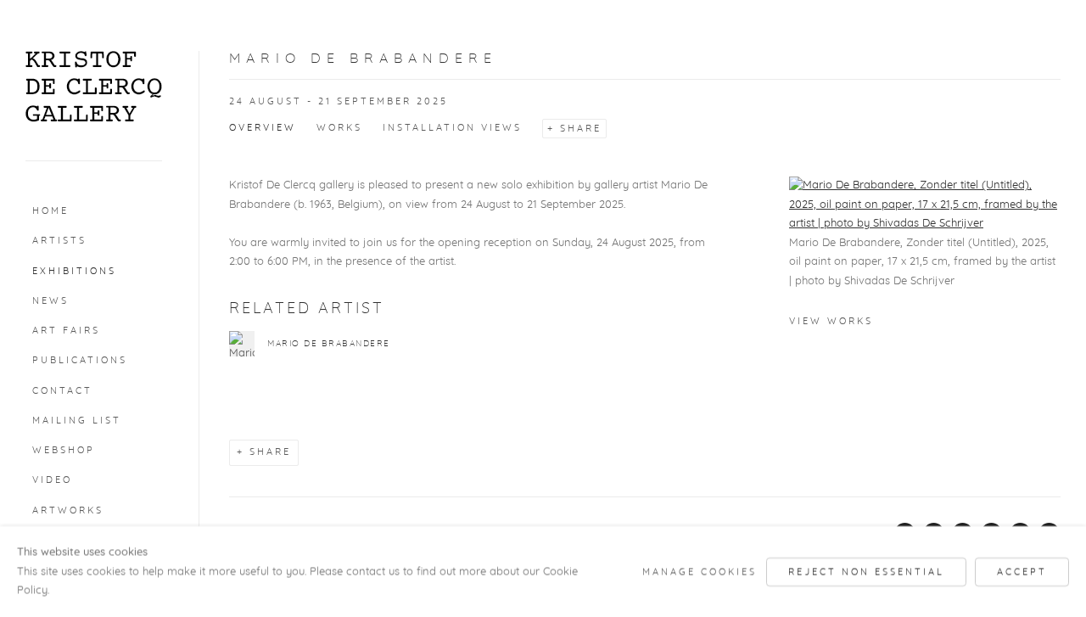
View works (831, 321)
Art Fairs (66, 330)
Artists (59, 240)
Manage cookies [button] (699, 570)
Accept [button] (1022, 570)
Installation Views (452, 127)
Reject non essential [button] (866, 570)
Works (339, 127)
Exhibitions (74, 271)
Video (52, 480)
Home (50, 211)
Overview (262, 127)
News (50, 301)
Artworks (68, 510)
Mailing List (76, 420)
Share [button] (581, 128)
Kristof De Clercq (93, 86)
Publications (79, 360)
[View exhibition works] (925, 205)
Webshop (63, 450)
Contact (62, 390)
